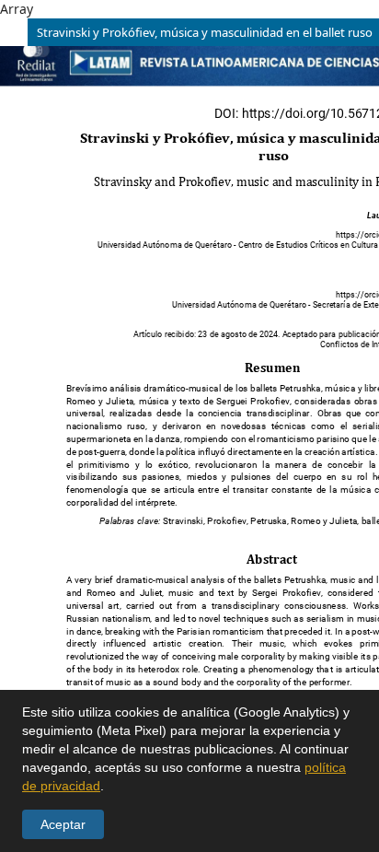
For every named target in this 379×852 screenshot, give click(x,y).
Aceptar (63, 824)
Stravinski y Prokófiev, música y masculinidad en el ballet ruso (205, 32)
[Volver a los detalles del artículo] (14, 32)
